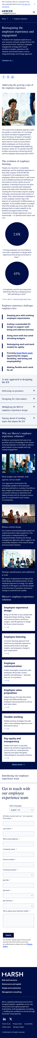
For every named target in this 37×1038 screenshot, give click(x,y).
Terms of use (6, 1024)
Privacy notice (17, 1024)
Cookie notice (6, 1027)
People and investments (11, 988)
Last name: (7, 829)
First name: (7, 818)
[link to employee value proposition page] (18, 707)
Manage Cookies (18, 1027)
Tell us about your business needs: (16, 911)
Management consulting (12, 992)
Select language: (15, 806)
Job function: (8, 901)
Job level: (6, 890)
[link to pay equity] (18, 758)
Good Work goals (24, 353)
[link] (3, 76)
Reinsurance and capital (11, 984)
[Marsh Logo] (12, 974)
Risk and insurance (9, 980)
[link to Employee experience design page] (18, 627)
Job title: (6, 880)
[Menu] (34, 12)
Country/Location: (10, 870)
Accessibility (28, 1024)
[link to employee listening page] (18, 653)
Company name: (9, 849)
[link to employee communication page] (18, 680)
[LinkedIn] (4, 1019)
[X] (10, 1019)
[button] (34, 4)
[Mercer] (9, 12)
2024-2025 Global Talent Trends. (22, 299)
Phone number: (9, 859)
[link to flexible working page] (18, 729)
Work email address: (10, 839)
